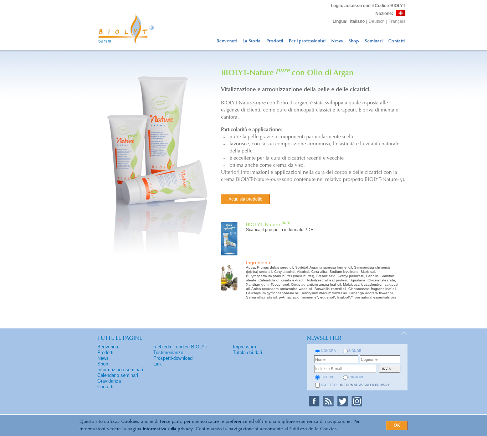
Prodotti (274, 41)
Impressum (244, 346)
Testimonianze (168, 352)
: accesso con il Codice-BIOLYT (368, 5)
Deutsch (377, 21)
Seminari (374, 41)
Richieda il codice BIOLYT (180, 346)
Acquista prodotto (245, 199)
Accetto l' (355, 385)
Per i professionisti (307, 41)
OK (397, 426)
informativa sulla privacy (168, 429)
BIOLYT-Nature (268, 224)
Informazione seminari (120, 369)
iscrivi (327, 377)
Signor (355, 351)
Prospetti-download (173, 358)
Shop (353, 41)
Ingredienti (258, 262)
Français (397, 21)
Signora (328, 351)
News (337, 41)
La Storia (251, 41)
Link (157, 364)
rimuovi (355, 377)
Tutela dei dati (247, 352)
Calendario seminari (117, 375)
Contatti (396, 41)
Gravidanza (109, 381)
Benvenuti (226, 41)
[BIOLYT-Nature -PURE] (229, 256)
